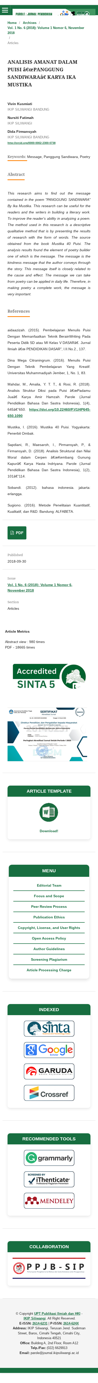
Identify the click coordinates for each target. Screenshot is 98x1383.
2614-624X (71, 1323)
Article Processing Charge (49, 970)
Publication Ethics (49, 917)
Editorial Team (49, 885)
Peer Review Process (49, 907)
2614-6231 (39, 1323)
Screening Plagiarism (49, 959)
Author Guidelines (49, 949)
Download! (49, 831)
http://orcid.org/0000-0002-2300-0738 (32, 142)
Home (12, 23)
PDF (19, 533)
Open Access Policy (49, 938)
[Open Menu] (5, 10)
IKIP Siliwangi (35, 1318)
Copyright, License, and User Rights (49, 928)
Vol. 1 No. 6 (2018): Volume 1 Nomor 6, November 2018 (46, 30)
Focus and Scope (49, 896)
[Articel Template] (49, 821)
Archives (29, 23)
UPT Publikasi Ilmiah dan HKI (57, 1313)
